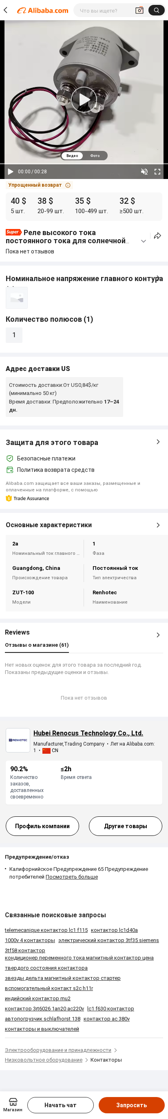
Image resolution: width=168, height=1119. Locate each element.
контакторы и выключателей (42, 1029)
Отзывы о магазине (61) (37, 645)
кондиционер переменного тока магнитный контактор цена (79, 958)
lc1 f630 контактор (110, 1009)
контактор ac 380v (107, 1019)
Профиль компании (42, 826)
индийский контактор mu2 (38, 998)
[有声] (144, 171)
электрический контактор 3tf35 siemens (108, 940)
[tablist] (84, 155)
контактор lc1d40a (114, 930)
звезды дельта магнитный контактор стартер (63, 978)
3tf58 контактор (25, 950)
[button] (39, 185)
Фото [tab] (94, 156)
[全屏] (157, 171)
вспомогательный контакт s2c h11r (49, 988)
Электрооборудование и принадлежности (58, 1050)
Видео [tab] (72, 156)
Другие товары (125, 826)
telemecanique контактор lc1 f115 (46, 930)
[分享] (157, 235)
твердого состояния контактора (46, 968)
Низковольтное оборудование (43, 1060)
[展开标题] (143, 241)
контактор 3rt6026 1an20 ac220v (44, 1009)
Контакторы (106, 1060)
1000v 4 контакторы (30, 940)
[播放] (10, 171)
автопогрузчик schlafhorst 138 (42, 1019)
